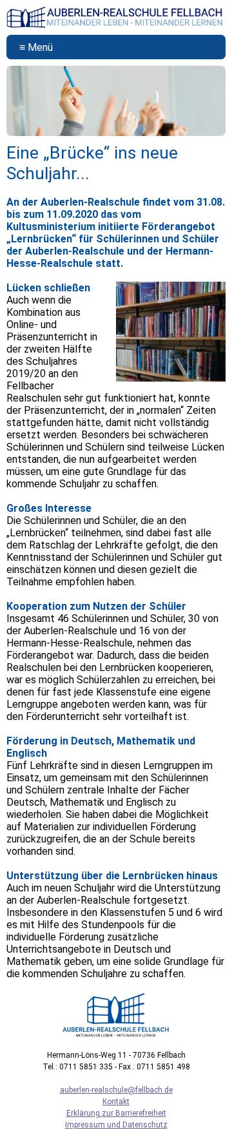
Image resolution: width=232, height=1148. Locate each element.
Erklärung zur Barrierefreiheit (116, 1113)
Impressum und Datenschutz (116, 1124)
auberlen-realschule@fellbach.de (116, 1089)
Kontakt (116, 1101)
